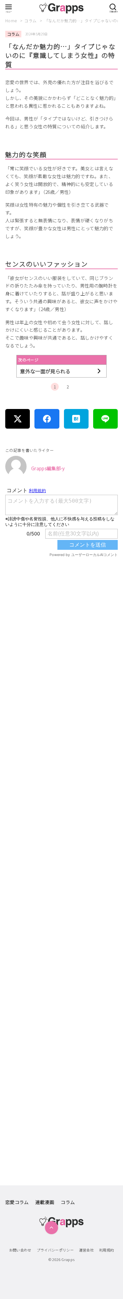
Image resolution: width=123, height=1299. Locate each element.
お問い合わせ (20, 1250)
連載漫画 (44, 1202)
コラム (30, 20)
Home (11, 20)
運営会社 (86, 1250)
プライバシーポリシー (55, 1250)
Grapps (67, 1259)
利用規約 (106, 1250)
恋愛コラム (17, 1202)
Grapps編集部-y (48, 468)
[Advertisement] (61, 828)
